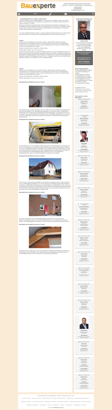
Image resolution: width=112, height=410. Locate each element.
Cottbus (77, 92)
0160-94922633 (84, 335)
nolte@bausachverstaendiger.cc (84, 150)
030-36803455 (77, 8)
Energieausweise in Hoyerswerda (50, 401)
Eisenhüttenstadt (87, 90)
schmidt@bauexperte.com (84, 260)
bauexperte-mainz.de (84, 293)
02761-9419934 (84, 368)
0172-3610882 (84, 123)
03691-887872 (84, 162)
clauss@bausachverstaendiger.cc (84, 229)
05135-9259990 (84, 149)
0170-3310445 (84, 242)
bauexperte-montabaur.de (84, 309)
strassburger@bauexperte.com (84, 124)
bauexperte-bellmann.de (84, 213)
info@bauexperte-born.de (84, 369)
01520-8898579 (84, 227)
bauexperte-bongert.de (84, 180)
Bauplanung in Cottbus (27, 398)
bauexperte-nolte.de (84, 151)
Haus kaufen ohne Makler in (86, 401)
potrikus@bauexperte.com (84, 308)
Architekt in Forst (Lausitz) (46, 398)
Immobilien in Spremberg (36, 398)
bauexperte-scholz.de (84, 164)
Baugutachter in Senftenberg (26, 401)
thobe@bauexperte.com (84, 244)
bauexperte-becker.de (84, 337)
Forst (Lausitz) (86, 89)
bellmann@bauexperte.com (84, 212)
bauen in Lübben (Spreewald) (37, 401)
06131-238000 (84, 291)
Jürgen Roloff (78, 7)
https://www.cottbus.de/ (37, 50)
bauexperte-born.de (84, 370)
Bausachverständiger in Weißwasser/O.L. (82, 398)
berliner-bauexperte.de (84, 108)
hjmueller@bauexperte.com (84, 274)
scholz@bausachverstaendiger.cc (84, 163)
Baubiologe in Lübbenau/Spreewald (58, 398)
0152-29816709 (84, 258)
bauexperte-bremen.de (84, 230)
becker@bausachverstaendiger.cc (84, 336)
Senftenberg (78, 89)
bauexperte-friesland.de (84, 245)
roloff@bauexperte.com (77, 10)
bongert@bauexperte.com (84, 179)
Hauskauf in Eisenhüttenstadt (74, 401)
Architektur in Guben (70, 398)
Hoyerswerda (78, 90)
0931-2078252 (84, 211)
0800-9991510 (84, 307)
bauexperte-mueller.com (84, 275)
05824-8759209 (84, 178)
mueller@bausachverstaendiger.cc (84, 292)
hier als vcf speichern (84, 63)
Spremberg (84, 92)
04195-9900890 (84, 194)
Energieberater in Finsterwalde (62, 401)
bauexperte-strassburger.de (84, 125)
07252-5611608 (84, 348)
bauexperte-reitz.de (84, 350)
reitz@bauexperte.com (84, 349)
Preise (35, 13)
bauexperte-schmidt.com (84, 261)
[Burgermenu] (93, 14)
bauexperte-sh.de (84, 196)
